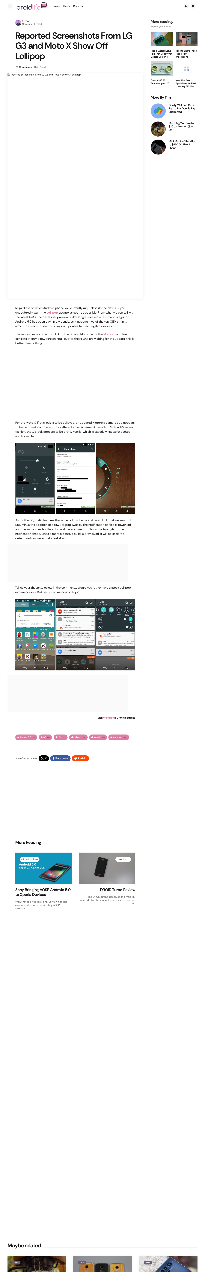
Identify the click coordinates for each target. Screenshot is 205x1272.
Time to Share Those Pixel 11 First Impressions (186, 53)
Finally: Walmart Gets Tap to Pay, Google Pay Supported (182, 108)
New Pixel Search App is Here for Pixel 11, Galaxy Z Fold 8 (186, 83)
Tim (27, 21)
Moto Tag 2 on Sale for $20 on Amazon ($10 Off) (181, 127)
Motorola (120, 737)
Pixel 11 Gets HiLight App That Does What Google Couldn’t (161, 53)
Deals (16, 1262)
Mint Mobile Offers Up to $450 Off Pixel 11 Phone (181, 145)
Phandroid (108, 717)
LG (61, 737)
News (82, 1262)
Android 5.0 (27, 737)
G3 (71, 334)
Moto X (108, 334)
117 (24, 67)
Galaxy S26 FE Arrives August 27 (160, 82)
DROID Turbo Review (117, 889)
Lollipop (79, 737)
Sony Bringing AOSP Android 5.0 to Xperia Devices (43, 892)
